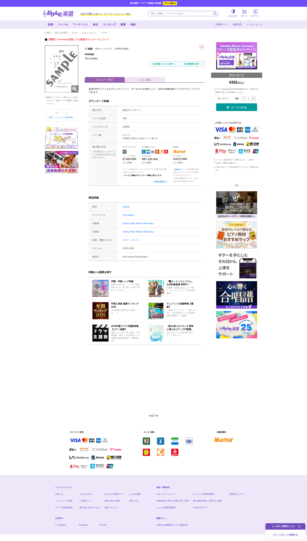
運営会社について (237, 494)
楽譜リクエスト (111, 507)
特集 (133, 24)
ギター (75, 32)
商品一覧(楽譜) (61, 32)
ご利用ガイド (221, 24)
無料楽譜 (237, 24)
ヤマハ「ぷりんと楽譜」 (58, 13)
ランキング (109, 24)
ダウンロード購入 (105, 79)
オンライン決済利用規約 (203, 494)
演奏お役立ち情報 (112, 501)
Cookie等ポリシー (201, 507)
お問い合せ (134, 501)
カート (244, 16)
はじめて (233, 16)
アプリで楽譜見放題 (63, 507)
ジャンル (63, 24)
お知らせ (59, 494)
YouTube (103, 525)
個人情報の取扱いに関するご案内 (207, 501)
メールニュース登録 (63, 501)
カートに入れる (239, 107)
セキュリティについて (166, 494)
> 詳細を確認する (160, 181)
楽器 (50, 24)
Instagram (83, 525)
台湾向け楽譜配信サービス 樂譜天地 (172, 525)
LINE (50, 117)
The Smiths (128, 215)
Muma (177, 169)
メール (57, 117)
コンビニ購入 (144, 79)
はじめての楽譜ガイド (114, 494)
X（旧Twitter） (68, 117)
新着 (123, 24)
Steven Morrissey (145, 223)
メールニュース (254, 24)
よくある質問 (135, 494)
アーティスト (80, 24)
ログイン (255, 16)
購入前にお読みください (90, 507)
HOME (48, 32)
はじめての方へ (86, 494)
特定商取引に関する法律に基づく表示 (173, 501)
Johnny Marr (129, 223)
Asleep (126, 206)
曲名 (95, 24)
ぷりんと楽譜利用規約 (166, 507)
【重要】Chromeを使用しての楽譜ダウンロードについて (78, 39)
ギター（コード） (89, 32)
